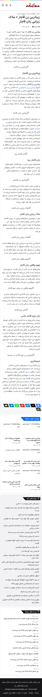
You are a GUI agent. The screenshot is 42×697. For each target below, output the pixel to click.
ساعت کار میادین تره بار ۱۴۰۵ (29, 536)
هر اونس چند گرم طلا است (30, 551)
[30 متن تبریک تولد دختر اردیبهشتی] (11, 454)
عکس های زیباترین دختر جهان (32, 486)
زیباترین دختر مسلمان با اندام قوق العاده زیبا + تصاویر (32, 440)
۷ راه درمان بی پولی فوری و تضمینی (27, 547)
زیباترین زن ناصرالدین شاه (25, 87)
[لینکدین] (27, 405)
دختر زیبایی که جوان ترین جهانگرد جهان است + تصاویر (31, 462)
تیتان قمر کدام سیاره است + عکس (27, 504)
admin (36, 27)
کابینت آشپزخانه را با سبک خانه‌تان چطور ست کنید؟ (21, 587)
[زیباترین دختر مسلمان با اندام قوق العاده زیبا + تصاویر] (31, 429)
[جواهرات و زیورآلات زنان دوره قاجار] (11, 429)
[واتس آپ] (16, 405)
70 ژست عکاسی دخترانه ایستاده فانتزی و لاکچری (23, 595)
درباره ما (24, 693)
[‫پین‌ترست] (21, 405)
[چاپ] (38, 409)
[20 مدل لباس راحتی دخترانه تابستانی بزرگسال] (11, 474)
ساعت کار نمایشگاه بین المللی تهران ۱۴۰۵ (25, 583)
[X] (32, 405)
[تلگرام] (11, 405)
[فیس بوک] (38, 405)
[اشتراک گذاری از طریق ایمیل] (5, 405)
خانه (38, 14)
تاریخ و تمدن (21, 14)
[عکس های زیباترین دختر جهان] (31, 476)
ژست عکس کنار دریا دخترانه (29, 591)
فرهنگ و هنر (31, 14)
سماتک (36, 693)
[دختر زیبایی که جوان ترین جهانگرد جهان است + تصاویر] (31, 454)
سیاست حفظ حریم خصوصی (12, 693)
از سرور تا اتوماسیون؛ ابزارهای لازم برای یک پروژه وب (22, 580)
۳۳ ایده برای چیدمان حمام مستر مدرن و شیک (23, 532)
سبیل (27, 372)
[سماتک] (32, 5)
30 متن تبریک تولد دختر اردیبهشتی (12, 462)
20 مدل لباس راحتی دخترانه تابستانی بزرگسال (11, 483)
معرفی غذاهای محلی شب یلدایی (28, 576)
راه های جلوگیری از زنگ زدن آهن (28, 514)
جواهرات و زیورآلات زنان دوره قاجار (12, 439)
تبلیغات (30, 693)
